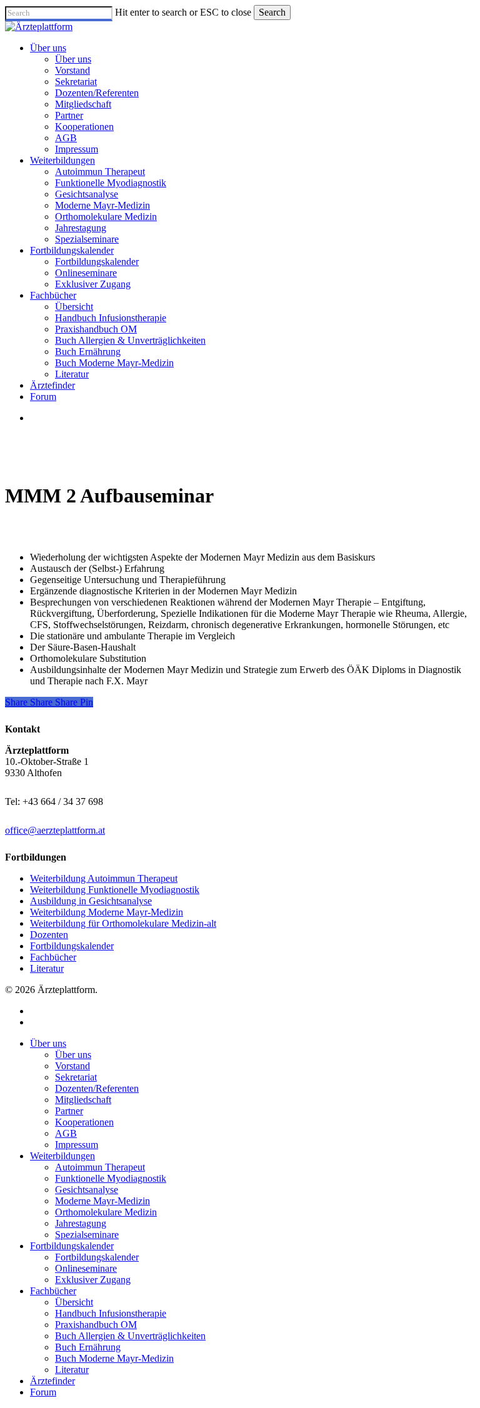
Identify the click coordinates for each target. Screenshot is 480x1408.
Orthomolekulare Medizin (106, 1212)
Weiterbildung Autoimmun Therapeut (104, 878)
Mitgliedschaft (83, 1099)
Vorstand (72, 1066)
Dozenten (49, 934)
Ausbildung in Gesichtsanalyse (91, 901)
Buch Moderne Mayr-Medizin (114, 1358)
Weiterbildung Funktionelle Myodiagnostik (114, 889)
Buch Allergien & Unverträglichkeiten (130, 1336)
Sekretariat (76, 1077)
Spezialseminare (87, 1234)
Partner (69, 1111)
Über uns (48, 1043)
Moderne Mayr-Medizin (102, 1201)
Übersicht (74, 1302)
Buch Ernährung (88, 1347)
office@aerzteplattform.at (55, 830)
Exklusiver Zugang (93, 1279)
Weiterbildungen (62, 1156)
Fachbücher (53, 957)
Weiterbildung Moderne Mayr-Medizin (106, 912)
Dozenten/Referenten (97, 1088)
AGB (66, 1133)
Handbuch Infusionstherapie (110, 1313)
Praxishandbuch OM (96, 1324)
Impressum (76, 1144)
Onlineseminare (86, 1268)
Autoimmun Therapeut (100, 1167)
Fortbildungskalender (72, 946)
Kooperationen (84, 1122)
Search (272, 12)
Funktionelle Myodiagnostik (110, 1178)
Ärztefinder (52, 1381)
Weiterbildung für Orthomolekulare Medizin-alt (123, 923)
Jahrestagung (80, 1223)
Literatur (47, 968)
